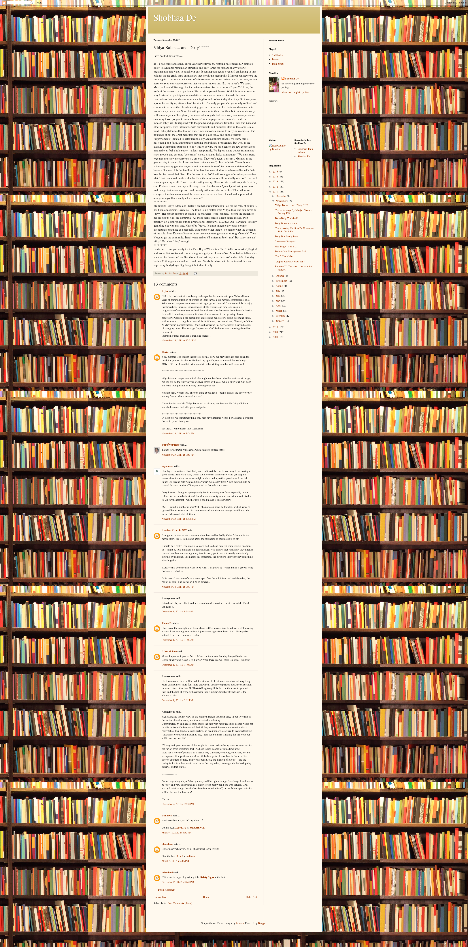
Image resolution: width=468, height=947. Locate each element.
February (281, 315)
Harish (165, 352)
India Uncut (278, 63)
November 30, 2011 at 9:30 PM (178, 586)
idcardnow (167, 844)
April (279, 305)
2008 (276, 337)
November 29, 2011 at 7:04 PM (178, 433)
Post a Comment (166, 889)
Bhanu (275, 59)
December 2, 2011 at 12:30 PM (178, 804)
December (281, 196)
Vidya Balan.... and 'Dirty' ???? (291, 205)
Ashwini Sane (169, 651)
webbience (191, 856)
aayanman (167, 466)
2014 (276, 176)
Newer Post (160, 897)
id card (179, 856)
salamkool (167, 872)
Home (206, 897)
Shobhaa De (175, 17)
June (278, 295)
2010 (276, 327)
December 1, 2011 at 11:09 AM (178, 664)
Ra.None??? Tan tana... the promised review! (294, 268)
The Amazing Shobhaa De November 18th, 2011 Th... (294, 230)
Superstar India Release (305, 150)
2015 (276, 171)
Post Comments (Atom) (180, 903)
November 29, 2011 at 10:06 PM (179, 518)
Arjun (165, 291)
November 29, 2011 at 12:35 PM (179, 340)
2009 (276, 332)
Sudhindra (277, 55)
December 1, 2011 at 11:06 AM (178, 640)
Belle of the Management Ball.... (292, 251)
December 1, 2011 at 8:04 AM (177, 611)
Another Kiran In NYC (174, 530)
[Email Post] (195, 273)
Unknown (167, 815)
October (280, 275)
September (282, 280)
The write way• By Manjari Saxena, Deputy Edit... (293, 211)
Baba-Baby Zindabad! (286, 218)
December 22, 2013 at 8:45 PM (178, 882)
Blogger (262, 923)
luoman (240, 923)
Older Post (251, 897)
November (281, 201)
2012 (276, 186)
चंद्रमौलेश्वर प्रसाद (170, 445)
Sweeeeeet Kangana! (285, 241)
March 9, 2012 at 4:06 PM (175, 861)
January (280, 321)
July (278, 290)
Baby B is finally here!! (287, 236)
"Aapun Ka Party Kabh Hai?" (290, 261)
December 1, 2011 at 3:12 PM (177, 700)
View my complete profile (295, 92)
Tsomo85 (166, 623)
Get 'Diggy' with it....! (286, 246)
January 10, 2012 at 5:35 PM (176, 832)
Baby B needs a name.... (287, 223)
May (278, 300)
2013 (276, 181)
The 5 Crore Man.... (285, 256)
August (280, 286)
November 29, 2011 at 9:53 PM (178, 454)
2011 (276, 191)
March (279, 310)
